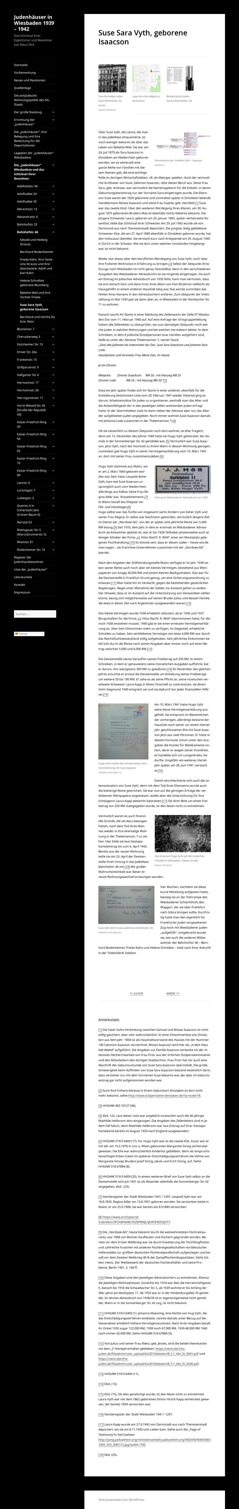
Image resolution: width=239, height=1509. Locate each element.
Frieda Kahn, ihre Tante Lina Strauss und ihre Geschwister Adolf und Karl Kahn (36, 266)
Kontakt (19, 585)
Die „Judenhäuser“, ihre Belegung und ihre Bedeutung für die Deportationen (30, 138)
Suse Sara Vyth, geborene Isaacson (34, 307)
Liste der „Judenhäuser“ (30, 569)
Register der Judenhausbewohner (29, 559)
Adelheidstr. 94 (27, 186)
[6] (162, 456)
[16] (160, 770)
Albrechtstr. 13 (27, 209)
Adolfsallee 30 (27, 201)
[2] (170, 264)
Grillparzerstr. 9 (28, 367)
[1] (196, 203)
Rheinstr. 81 (25, 542)
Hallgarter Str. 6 (28, 375)
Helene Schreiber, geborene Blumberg (34, 282)
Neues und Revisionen (29, 80)
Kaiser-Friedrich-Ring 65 (31, 448)
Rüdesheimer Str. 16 (31, 550)
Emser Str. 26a (27, 352)
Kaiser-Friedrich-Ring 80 (31, 472)
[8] (129, 507)
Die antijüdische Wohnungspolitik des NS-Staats (32, 99)
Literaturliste (23, 577)
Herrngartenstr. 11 (30, 398)
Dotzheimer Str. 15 (30, 344)
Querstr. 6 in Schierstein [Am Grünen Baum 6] (28, 510)
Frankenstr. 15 (27, 360)
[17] (164, 801)
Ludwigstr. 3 (25, 498)
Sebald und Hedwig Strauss (33, 242)
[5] (167, 441)
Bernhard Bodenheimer (36, 252)
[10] (132, 542)
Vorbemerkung (25, 72)
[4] (174, 421)
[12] (188, 603)
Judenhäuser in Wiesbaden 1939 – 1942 (34, 22)
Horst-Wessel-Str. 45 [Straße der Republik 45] (31, 409)
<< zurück (136, 993)
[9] (115, 527)
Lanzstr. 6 (23, 483)
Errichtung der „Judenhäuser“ (24, 122)
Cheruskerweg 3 (28, 337)
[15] (105, 694)
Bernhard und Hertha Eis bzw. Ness (37, 319)
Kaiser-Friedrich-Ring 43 (31, 424)
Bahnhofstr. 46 (27, 232)
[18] (127, 867)
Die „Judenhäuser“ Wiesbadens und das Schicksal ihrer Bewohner (29, 172)
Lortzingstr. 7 (26, 490)
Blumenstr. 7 (25, 329)
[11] (113, 583)
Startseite (21, 65)
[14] (169, 669)
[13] (149, 649)
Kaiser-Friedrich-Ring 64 (31, 436)
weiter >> (173, 993)
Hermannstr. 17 (28, 382)
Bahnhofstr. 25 (27, 224)
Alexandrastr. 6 (27, 217)
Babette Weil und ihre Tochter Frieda (35, 295)
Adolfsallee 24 (27, 194)
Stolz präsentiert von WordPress (121, 1500)
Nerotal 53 (24, 522)
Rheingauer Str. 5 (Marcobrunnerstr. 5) (31, 532)
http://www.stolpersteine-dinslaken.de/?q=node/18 (164, 1095)
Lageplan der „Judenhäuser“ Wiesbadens (34, 155)
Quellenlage (22, 88)
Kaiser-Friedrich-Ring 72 (31, 460)
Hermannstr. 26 (28, 390)
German (22, 633)
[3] (165, 380)
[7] (146, 497)
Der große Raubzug (28, 112)
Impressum (22, 592)
